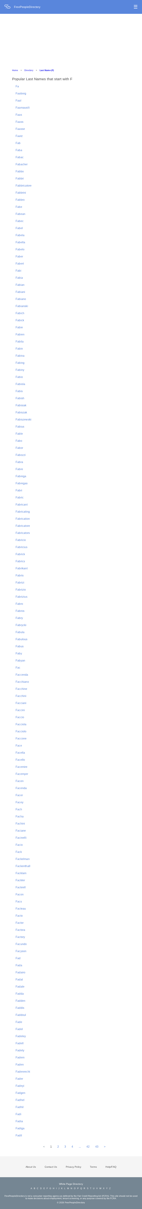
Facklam (21, 873)
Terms (93, 1166)
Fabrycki (21, 625)
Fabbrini (21, 192)
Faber (19, 256)
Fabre (19, 469)
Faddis (20, 1007)
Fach (19, 809)
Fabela (20, 235)
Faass (19, 121)
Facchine (21, 688)
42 (88, 1146)
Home (15, 70)
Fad (18, 958)
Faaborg (21, 93)
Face (19, 745)
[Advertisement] (71, 40)
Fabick (20, 320)
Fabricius (21, 547)
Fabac (20, 157)
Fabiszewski (23, 419)
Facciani (21, 703)
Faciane (21, 830)
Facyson (21, 951)
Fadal (19, 979)
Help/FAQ (110, 1166)
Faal (18, 100)
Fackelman (23, 859)
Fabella (20, 242)
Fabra (19, 462)
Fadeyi (20, 1085)
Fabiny (20, 369)
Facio (19, 844)
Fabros (20, 610)
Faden (20, 1064)
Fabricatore (23, 525)
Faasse (20, 128)
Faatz (19, 136)
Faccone (21, 738)
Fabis (19, 391)
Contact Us (51, 1166)
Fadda (20, 993)
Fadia (19, 1121)
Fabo (19, 440)
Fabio (19, 377)
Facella (20, 752)
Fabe (19, 206)
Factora (20, 929)
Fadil (19, 1135)
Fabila (20, 341)
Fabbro (20, 199)
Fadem (20, 1057)
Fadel (19, 1029)
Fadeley (21, 1036)
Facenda (21, 788)
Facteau (21, 908)
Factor (20, 922)
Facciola (21, 724)
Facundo (21, 944)
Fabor (19, 447)
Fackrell (21, 887)
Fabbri (20, 178)
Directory (28, 70)
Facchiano (22, 681)
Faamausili (23, 107)
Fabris (20, 575)
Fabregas (22, 483)
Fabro (19, 603)
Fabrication (23, 518)
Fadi (18, 1114)
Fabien (20, 334)
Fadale (20, 986)
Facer (19, 795)
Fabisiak (21, 405)
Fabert (20, 263)
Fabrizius (21, 596)
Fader (19, 1078)
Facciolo (21, 731)
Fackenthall (23, 866)
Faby (19, 653)
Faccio (20, 717)
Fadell (20, 1043)
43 (96, 1146)
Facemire (22, 766)
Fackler (20, 880)
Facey (19, 802)
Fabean (20, 213)
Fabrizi (20, 582)
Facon (20, 894)
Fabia (19, 277)
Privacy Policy (73, 1166)
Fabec (20, 221)
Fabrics (20, 561)
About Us (31, 1166)
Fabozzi (21, 454)
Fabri (19, 490)
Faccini (20, 710)
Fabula (20, 632)
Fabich (20, 313)
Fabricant (22, 504)
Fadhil (20, 1107)
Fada (19, 965)
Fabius (20, 426)
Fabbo (20, 171)
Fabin (19, 348)
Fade (19, 1022)
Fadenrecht (23, 1071)
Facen (20, 781)
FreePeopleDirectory (27, 7)
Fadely (20, 1050)
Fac (18, 667)
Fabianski (22, 306)
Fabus (20, 646)
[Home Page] (9, 7)
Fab (18, 143)
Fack (19, 851)
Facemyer (22, 773)
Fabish (20, 398)
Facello (20, 759)
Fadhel (20, 1100)
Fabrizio (21, 589)
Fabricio (21, 540)
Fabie (19, 327)
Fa (17, 86)
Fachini (20, 823)
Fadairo (20, 972)
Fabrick (20, 554)
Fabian (20, 284)
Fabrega (21, 476)
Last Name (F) (47, 70)
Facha (20, 816)
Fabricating (23, 511)
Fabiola (20, 384)
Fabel (19, 228)
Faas (19, 114)
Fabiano (21, 299)
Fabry (19, 618)
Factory (20, 936)
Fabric (20, 497)
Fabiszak (21, 412)
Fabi (18, 270)
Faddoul (21, 1014)
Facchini (21, 695)
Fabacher (22, 164)
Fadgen (20, 1092)
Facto (19, 915)
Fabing (20, 362)
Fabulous (22, 639)
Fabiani (20, 291)
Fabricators (23, 532)
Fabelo (20, 249)
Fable (19, 433)
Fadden (20, 1000)
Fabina (20, 355)
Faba (19, 150)
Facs (19, 901)
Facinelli (21, 837)
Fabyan (20, 660)
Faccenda (22, 674)
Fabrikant (22, 568)
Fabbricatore (24, 185)
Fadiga (20, 1128)
